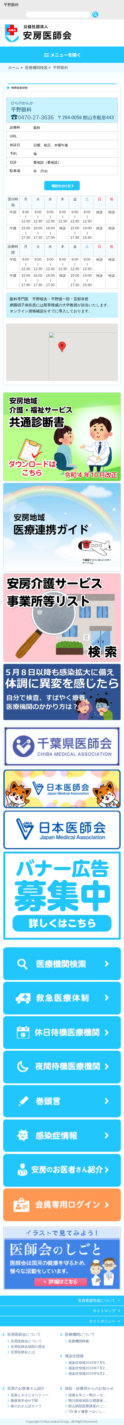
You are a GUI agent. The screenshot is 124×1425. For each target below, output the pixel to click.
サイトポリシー (102, 1321)
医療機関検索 (36, 67)
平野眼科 (60, 67)
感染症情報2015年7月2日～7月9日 (95, 1368)
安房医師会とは (23, 1352)
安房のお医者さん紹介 (26, 1388)
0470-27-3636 (36, 117)
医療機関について (80, 1334)
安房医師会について (24, 1334)
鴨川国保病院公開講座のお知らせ (94, 1400)
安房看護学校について (96, 1300)
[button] (62, 347)
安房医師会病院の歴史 (28, 1346)
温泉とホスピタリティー (30, 1395)
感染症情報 (74, 1356)
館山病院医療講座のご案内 (89, 1406)
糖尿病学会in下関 (24, 1400)
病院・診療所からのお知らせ (89, 1388)
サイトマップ (104, 1311)
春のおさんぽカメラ (26, 1406)
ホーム (13, 67)
